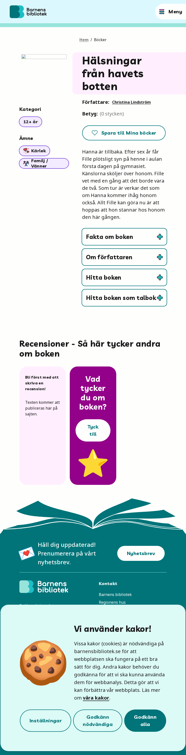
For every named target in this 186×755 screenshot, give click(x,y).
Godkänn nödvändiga (98, 720)
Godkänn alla (145, 720)
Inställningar (46, 720)
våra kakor (96, 697)
